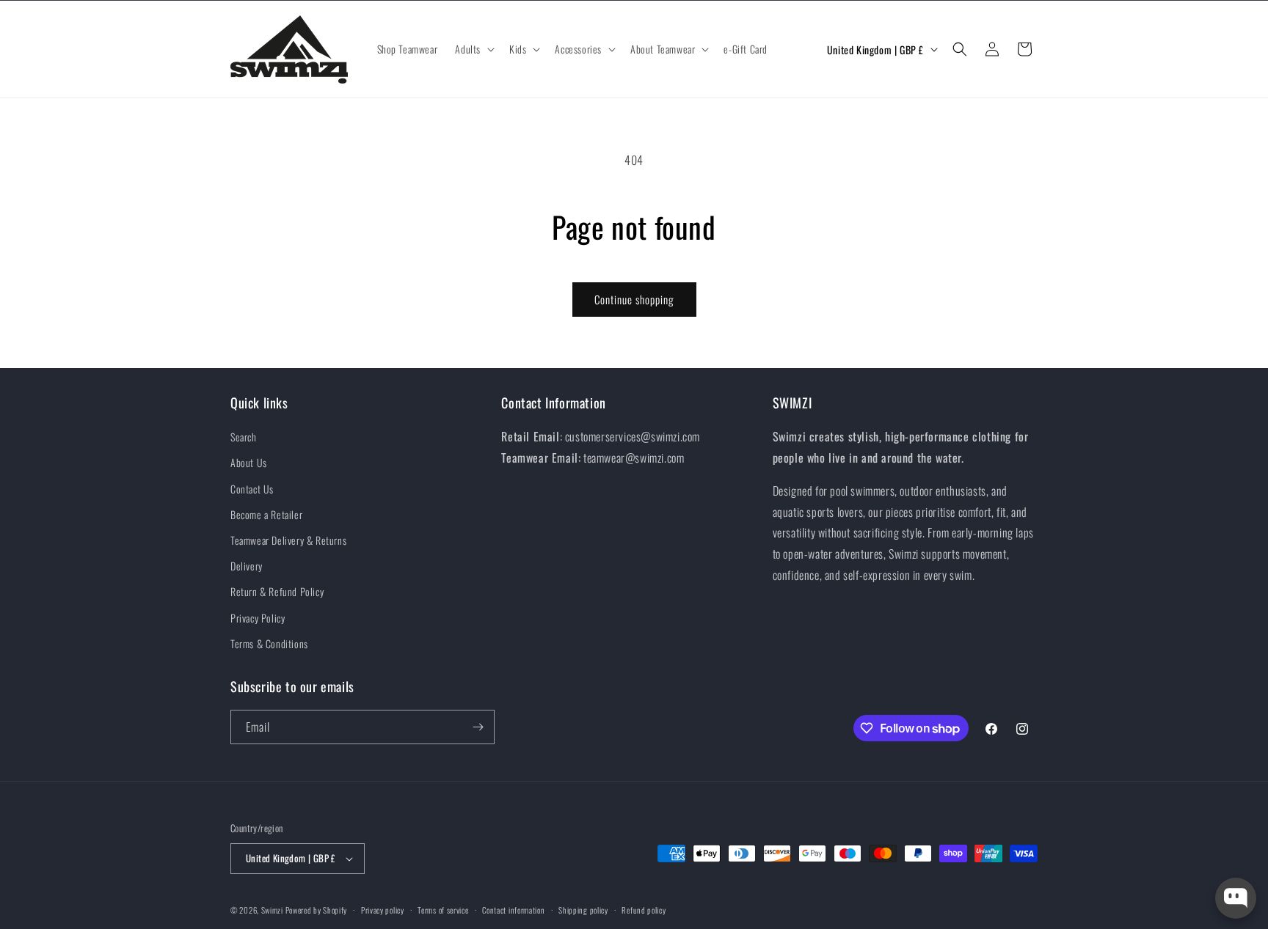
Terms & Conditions (269, 643)
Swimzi (272, 910)
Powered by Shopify (316, 910)
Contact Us (252, 488)
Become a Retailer (266, 514)
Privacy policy (382, 910)
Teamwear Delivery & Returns (288, 540)
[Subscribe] (478, 727)
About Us (248, 462)
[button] (473, 49)
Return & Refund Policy (277, 591)
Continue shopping (634, 299)
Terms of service (443, 910)
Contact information (513, 910)
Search (243, 436)
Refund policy (644, 910)
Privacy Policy (257, 617)
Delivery (246, 565)
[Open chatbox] (1235, 898)
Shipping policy (583, 910)
